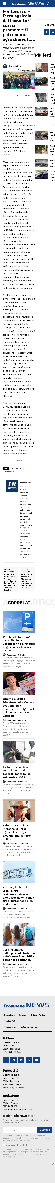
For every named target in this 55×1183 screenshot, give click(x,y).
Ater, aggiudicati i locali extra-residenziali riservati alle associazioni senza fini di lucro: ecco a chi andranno (18, 896)
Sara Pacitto (12, 843)
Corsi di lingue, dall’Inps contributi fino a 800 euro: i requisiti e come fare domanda (19, 954)
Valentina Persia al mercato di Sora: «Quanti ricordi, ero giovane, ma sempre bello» (17, 832)
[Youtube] (36, 1060)
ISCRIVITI (44, 1130)
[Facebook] (46, 32)
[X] (29, 1060)
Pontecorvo (9, 472)
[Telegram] (21, 1060)
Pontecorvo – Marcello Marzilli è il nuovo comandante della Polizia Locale (27, 581)
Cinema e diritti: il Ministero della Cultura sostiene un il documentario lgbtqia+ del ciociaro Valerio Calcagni (19, 707)
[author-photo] (4, 654)
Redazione (16, 66)
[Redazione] (5, 66)
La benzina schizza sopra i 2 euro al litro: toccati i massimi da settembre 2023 (17, 772)
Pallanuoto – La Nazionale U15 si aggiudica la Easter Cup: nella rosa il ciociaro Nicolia (10, 582)
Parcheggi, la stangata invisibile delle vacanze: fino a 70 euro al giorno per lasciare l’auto (19, 643)
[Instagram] (13, 1060)
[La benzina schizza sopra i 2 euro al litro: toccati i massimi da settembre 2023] (19, 752)
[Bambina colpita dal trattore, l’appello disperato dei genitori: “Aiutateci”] (41, 163)
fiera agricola (16, 468)
